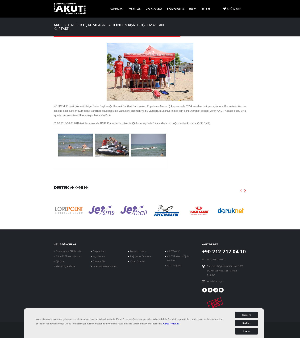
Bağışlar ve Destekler (141, 256)
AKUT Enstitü (173, 251)
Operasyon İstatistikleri (105, 266)
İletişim (206, 8)
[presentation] (241, 190)
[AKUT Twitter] (210, 290)
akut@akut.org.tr (215, 281)
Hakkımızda (116, 8)
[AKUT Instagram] (215, 290)
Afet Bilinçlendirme (65, 266)
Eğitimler (60, 261)
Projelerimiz (99, 251)
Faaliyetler (134, 8)
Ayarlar (246, 331)
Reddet (247, 323)
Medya (192, 8)
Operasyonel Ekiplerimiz (68, 251)
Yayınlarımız (99, 256)
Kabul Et (246, 315)
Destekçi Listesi (138, 251)
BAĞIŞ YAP (233, 9)
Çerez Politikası (171, 324)
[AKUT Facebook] (204, 290)
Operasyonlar (154, 8)
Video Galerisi (137, 261)
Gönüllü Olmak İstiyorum (68, 256)
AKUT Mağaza (174, 265)
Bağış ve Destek (175, 8)
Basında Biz (99, 261)
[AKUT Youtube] (221, 290)
